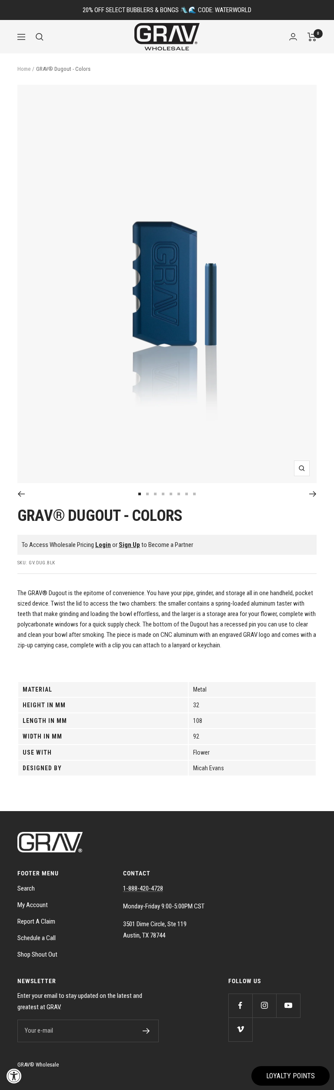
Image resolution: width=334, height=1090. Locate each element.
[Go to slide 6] (178, 494)
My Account (32, 905)
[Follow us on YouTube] (288, 1005)
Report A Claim (36, 921)
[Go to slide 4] (163, 494)
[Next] (313, 494)
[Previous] (21, 494)
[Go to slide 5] (171, 494)
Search (26, 888)
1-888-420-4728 (143, 888)
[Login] (293, 36)
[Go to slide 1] (139, 494)
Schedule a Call (36, 938)
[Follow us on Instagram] (264, 1005)
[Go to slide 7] (186, 494)
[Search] (39, 37)
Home (23, 69)
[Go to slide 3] (155, 494)
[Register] (146, 1031)
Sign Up (129, 545)
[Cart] (312, 37)
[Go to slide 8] (194, 494)
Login (103, 545)
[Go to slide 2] (147, 494)
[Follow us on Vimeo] (240, 1029)
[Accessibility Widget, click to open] (14, 1076)
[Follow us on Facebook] (240, 1005)
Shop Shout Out (37, 954)
